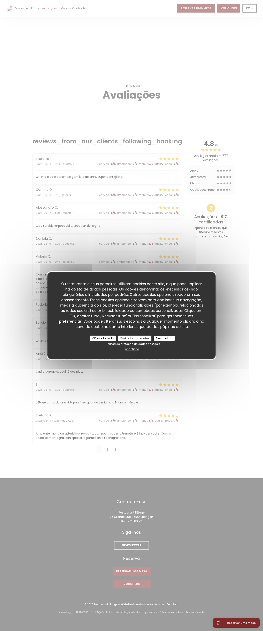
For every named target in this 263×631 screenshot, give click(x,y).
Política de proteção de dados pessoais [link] (133, 344)
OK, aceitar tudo (103, 338)
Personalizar (164, 338)
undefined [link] (132, 349)
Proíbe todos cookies (134, 338)
